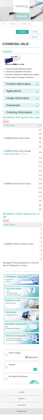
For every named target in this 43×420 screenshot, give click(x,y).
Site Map (21, 392)
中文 (36, 32)
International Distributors (18, 376)
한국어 (35, 37)
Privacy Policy (21, 405)
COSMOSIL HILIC (26, 24)
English (22, 32)
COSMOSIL (12, 24)
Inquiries (12, 365)
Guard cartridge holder (12, 154)
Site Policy (21, 398)
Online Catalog (14, 353)
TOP (3, 24)
